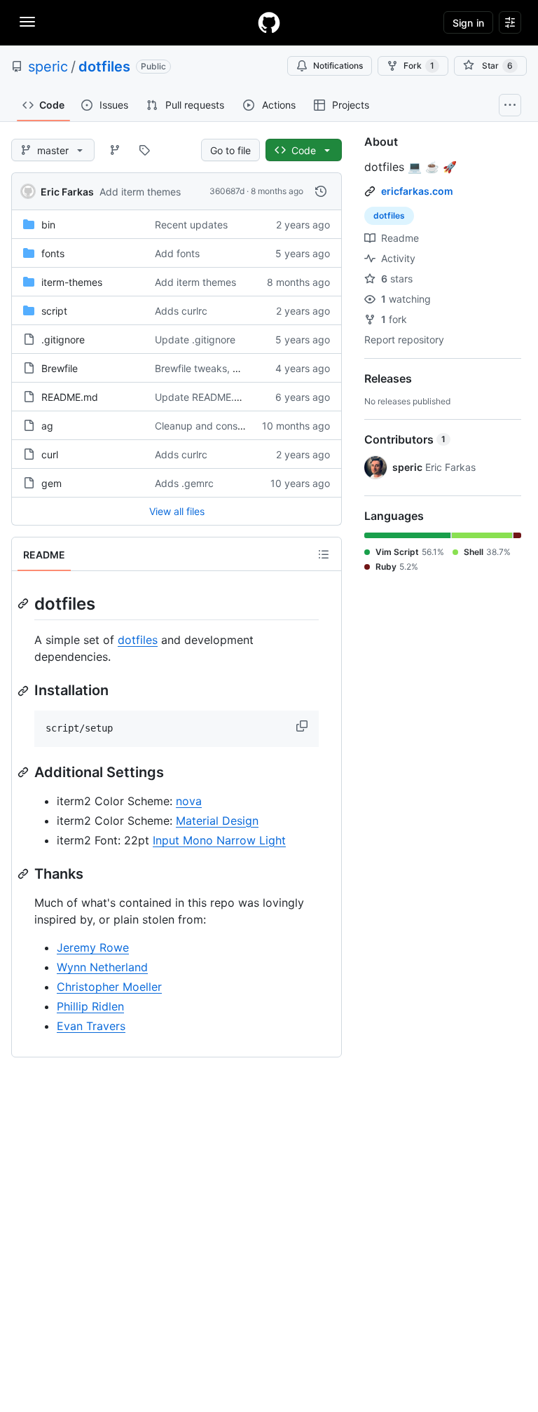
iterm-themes (71, 282)
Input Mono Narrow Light (219, 840)
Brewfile (59, 368)
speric (48, 66)
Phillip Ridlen (90, 1006)
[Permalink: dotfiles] (24, 603)
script (54, 311)
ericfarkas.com (417, 191)
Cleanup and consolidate (211, 426)
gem (51, 483)
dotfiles (104, 66)
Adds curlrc (181, 311)
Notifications (338, 65)
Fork (419, 65)
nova (189, 801)
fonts (52, 253)
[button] (303, 726)
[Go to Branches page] (115, 150)
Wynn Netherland (102, 967)
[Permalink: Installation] (24, 691)
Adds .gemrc (184, 483)
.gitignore (63, 339)
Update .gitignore (195, 339)
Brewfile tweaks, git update (217, 368)
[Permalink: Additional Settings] (24, 772)
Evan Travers (91, 1026)
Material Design (217, 821)
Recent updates (191, 225)
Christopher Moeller (109, 987)
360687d (226, 191)
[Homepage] (269, 22)
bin (48, 225)
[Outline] (324, 554)
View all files (177, 511)
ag (47, 426)
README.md (69, 397)
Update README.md (202, 397)
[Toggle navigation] (27, 21)
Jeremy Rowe (93, 947)
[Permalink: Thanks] (24, 874)
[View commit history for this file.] (321, 191)
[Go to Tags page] (144, 150)
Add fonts (177, 253)
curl (49, 454)
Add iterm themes (140, 192)
